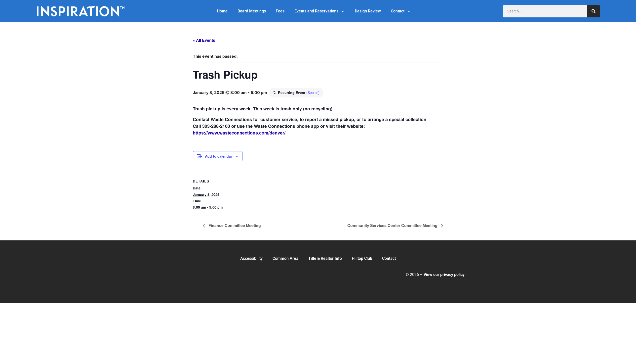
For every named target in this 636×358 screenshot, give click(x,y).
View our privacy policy (444, 274)
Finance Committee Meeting (234, 225)
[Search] (593, 11)
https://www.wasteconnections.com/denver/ (239, 133)
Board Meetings (252, 11)
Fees (280, 11)
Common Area (285, 258)
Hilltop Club (362, 258)
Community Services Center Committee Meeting (392, 225)
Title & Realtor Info (325, 258)
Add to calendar (218, 156)
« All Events (204, 40)
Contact (397, 11)
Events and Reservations (316, 11)
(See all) (312, 92)
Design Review (368, 11)
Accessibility (251, 258)
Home (222, 11)
